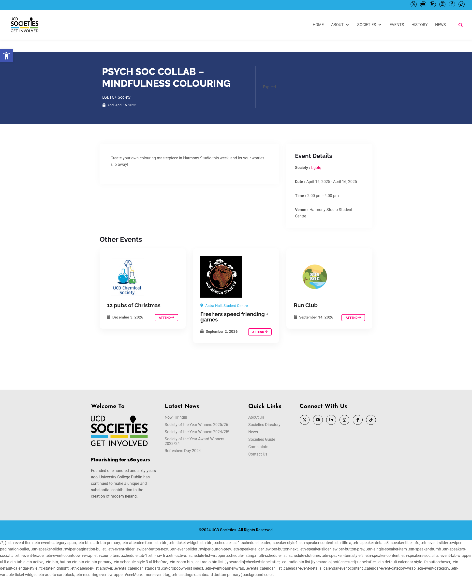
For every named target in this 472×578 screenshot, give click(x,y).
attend (165, 317)
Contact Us (257, 454)
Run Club (306, 305)
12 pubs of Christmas (134, 305)
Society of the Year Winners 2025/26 (196, 424)
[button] (6, 55)
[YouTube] (423, 4)
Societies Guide (261, 439)
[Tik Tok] (461, 4)
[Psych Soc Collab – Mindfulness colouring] (142, 277)
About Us (256, 417)
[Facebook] (452, 4)
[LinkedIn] (433, 4)
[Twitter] (414, 4)
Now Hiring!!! (176, 417)
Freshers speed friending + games (234, 317)
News (253, 432)
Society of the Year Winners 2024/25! (197, 431)
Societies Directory (264, 424)
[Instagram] (442, 4)
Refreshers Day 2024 (183, 450)
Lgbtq (316, 167)
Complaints (258, 446)
